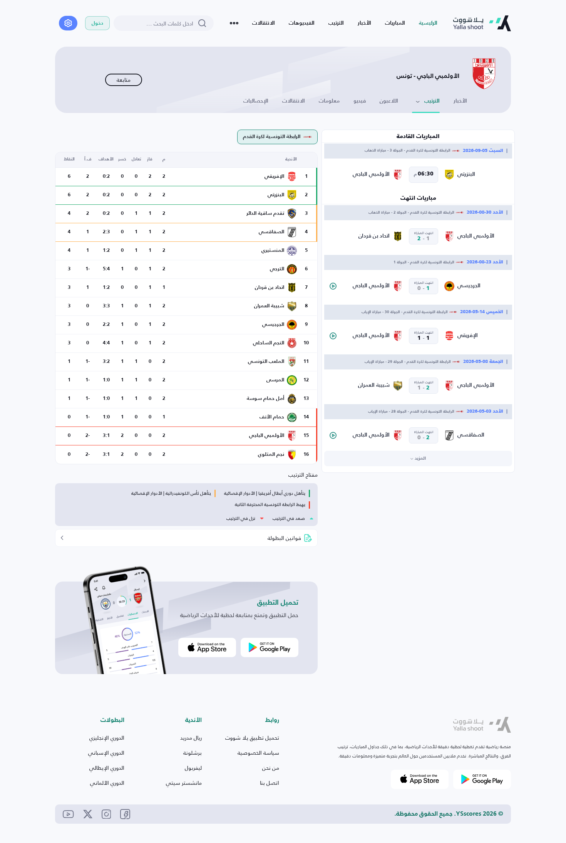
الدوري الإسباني (106, 752)
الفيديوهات (302, 23)
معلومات (329, 101)
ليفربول (193, 767)
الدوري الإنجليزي (106, 737)
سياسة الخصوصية (258, 752)
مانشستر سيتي (184, 782)
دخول (97, 23)
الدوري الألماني (107, 782)
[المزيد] (234, 23)
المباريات (395, 23)
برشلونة (192, 752)
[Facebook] (125, 814)
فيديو (359, 101)
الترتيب (336, 23)
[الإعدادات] (68, 23)
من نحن (270, 767)
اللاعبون (389, 101)
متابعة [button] (124, 79)
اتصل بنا (269, 782)
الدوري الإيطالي (106, 767)
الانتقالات (263, 23)
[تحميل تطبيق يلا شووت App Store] (207, 647)
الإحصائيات (255, 101)
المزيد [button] (420, 458)
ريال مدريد (191, 737)
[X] (87, 814)
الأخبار (364, 23)
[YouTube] (68, 814)
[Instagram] (106, 814)
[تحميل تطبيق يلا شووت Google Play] (269, 647)
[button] (333, 286)
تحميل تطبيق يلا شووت (252, 737)
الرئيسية (428, 23)
